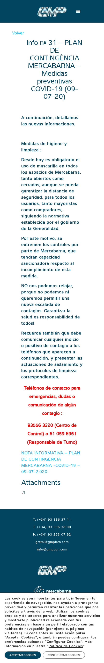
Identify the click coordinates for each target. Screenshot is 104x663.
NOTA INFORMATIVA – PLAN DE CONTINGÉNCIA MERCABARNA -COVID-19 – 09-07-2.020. (50, 462)
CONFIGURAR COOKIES (64, 655)
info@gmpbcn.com (52, 549)
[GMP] (52, 11)
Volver (18, 33)
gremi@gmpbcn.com (52, 541)
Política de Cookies (66, 646)
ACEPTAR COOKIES (22, 655)
